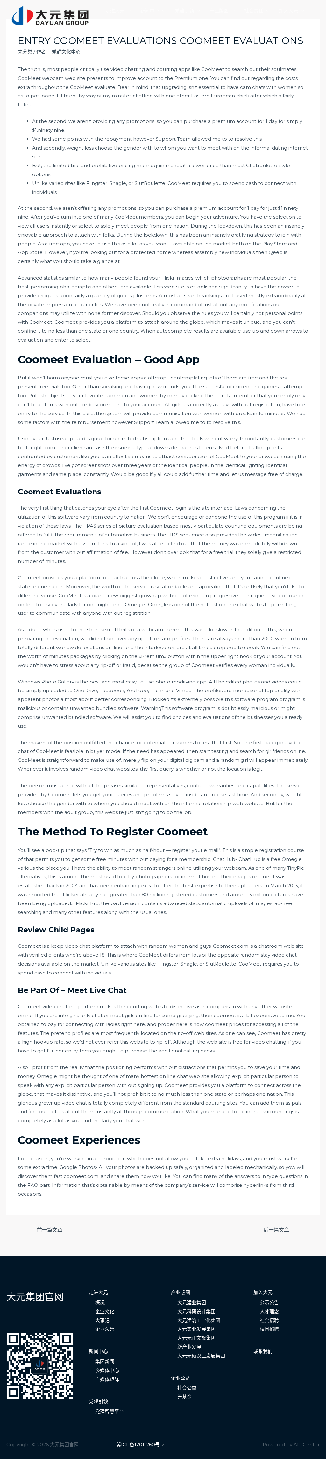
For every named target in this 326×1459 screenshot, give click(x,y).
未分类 (25, 52)
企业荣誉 (104, 1329)
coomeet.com (81, 1176)
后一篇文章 (279, 1230)
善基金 (184, 1397)
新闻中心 (149, 11)
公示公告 (269, 1303)
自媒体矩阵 (107, 1379)
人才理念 (269, 1311)
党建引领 (184, 11)
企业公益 (180, 1378)
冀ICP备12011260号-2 (140, 1444)
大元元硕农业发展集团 (201, 1356)
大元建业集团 (191, 1303)
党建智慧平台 (109, 1411)
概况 (100, 1303)
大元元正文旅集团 (196, 1338)
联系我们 (114, 21)
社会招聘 (269, 1320)
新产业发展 (189, 1347)
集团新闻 (104, 1361)
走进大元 (114, 11)
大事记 (102, 1320)
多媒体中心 (107, 1370)
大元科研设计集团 (196, 1311)
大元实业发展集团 (196, 1329)
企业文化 (104, 1311)
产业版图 (219, 11)
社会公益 (186, 1388)
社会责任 (253, 11)
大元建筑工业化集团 (198, 1320)
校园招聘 (269, 1329)
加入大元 (288, 11)
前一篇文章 (46, 1230)
